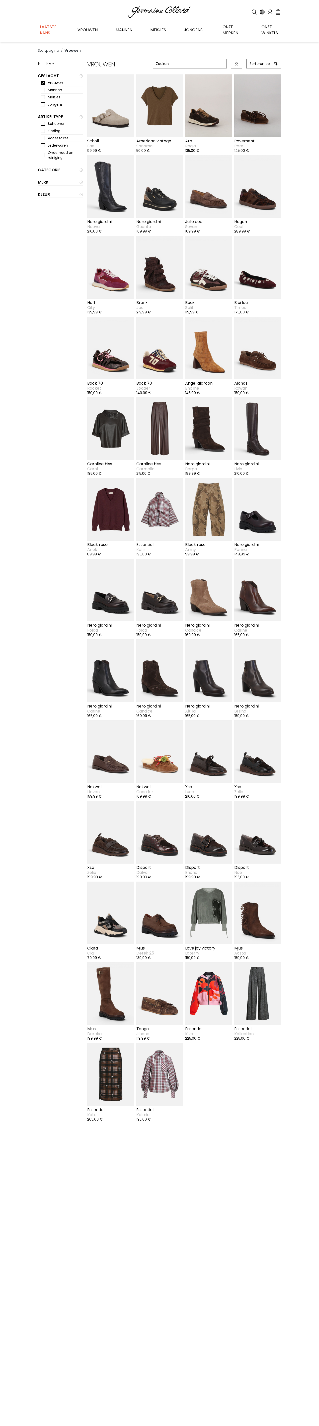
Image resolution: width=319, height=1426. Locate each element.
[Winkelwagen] (278, 12)
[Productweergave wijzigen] (236, 63)
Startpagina (48, 50)
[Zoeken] (254, 12)
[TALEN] (262, 12)
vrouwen (73, 50)
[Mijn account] (270, 12)
